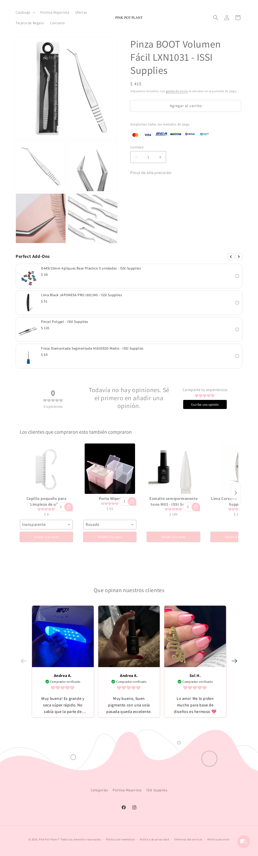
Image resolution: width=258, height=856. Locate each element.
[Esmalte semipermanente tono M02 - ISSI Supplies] (173, 468)
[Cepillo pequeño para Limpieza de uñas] (46, 468)
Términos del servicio (188, 839)
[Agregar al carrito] (68, 507)
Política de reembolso (120, 839)
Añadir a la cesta (46, 537)
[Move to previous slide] (24, 661)
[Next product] (236, 493)
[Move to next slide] (234, 661)
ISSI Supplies (157, 790)
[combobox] (46, 524)
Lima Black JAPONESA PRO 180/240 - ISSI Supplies (81, 295)
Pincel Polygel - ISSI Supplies (64, 321)
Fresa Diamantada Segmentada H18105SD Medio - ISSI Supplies (92, 348)
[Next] (238, 256)
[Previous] (230, 256)
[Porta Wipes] (109, 468)
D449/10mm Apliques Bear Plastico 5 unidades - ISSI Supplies (91, 268)
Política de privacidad (154, 839)
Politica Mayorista (127, 790)
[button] (25, 12)
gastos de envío (177, 91)
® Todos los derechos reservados (79, 839)
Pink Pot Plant (48, 839)
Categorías (99, 790)
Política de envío (218, 839)
